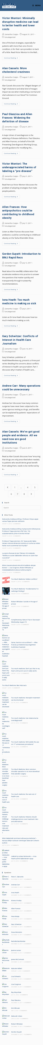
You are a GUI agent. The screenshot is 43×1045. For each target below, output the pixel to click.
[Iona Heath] (6, 893)
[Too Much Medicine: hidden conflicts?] (6, 580)
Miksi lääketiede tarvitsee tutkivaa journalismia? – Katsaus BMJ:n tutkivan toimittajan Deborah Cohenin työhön (20, 840)
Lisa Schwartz (16, 976)
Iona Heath (15, 893)
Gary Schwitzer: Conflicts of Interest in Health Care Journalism (20, 340)
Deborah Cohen (16, 1016)
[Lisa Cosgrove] (6, 985)
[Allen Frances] (6, 909)
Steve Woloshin (16, 932)
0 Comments (17, 523)
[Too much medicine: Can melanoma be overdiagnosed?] (6, 720)
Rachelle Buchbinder (18, 941)
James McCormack (17, 959)
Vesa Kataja (15, 916)
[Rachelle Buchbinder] (6, 942)
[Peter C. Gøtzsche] (6, 877)
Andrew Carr (15, 885)
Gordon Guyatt (16, 1032)
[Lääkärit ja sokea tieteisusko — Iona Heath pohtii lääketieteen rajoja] (6, 858)
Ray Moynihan (16, 992)
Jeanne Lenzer (16, 950)
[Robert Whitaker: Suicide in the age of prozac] (6, 603)
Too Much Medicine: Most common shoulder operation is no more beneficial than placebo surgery (25, 771)
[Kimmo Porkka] (6, 901)
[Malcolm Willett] (6, 969)
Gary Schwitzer (16, 924)
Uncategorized (10, 37)
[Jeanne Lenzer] (6, 951)
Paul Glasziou (16, 1000)
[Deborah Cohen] (6, 1017)
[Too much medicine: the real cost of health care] (6, 796)
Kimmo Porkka (16, 900)
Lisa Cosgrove (16, 984)
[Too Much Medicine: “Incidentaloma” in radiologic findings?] (6, 591)
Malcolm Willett (16, 968)
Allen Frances (15, 908)
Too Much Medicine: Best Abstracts (14, 685)
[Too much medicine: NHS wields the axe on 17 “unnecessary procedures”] (6, 744)
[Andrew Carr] (6, 885)
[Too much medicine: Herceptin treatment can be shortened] (6, 700)
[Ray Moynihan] (6, 993)
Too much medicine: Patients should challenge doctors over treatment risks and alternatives (24, 819)
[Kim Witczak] (6, 1009)
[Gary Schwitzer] (6, 925)
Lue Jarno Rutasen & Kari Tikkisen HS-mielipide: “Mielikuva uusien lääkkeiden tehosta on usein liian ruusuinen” (20, 555)
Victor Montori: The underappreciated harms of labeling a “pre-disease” (19, 167)
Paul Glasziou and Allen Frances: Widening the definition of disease (17, 118)
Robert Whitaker (17, 1024)
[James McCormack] (6, 960)
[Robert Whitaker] (6, 1025)
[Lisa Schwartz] (6, 977)
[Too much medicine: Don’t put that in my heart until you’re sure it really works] (6, 670)
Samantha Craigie (11, 34)
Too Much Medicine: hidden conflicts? (24, 579)
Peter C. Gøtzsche (17, 877)
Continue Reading (12, 58)
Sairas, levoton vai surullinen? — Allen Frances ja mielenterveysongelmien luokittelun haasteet (24, 644)
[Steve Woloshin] (6, 933)
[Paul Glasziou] (6, 1001)
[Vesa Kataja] (6, 917)
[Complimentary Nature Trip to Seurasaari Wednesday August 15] (6, 622)
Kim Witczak (15, 1008)
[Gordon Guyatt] (6, 1033)
